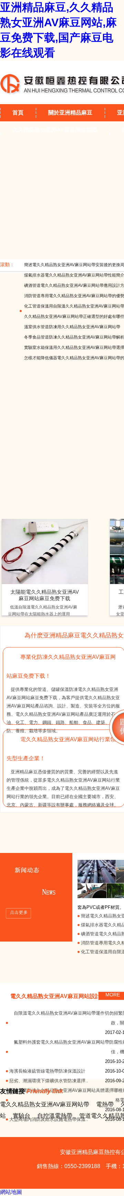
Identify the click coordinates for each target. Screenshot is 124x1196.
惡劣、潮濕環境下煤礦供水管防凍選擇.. (48, 1080)
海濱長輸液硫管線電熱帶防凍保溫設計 (47, 1071)
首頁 (17, 112)
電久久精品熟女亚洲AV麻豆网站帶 (44, 1104)
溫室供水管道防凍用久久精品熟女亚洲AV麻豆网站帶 (72, 326)
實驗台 (21, 1116)
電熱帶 (105, 1104)
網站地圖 (11, 1192)
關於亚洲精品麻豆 (70, 112)
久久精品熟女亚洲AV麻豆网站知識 (54, 130)
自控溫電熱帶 (54, 1116)
